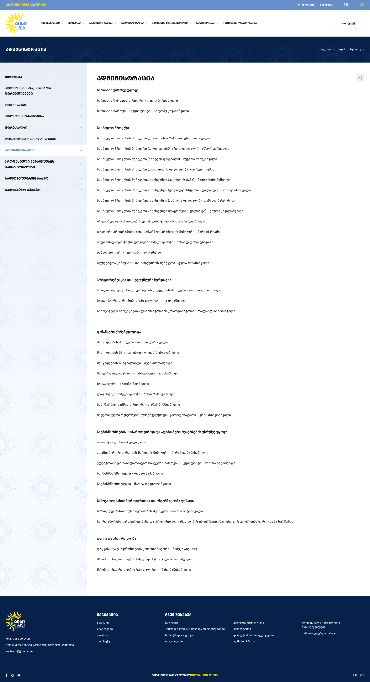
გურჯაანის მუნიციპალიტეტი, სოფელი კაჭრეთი (40, 645)
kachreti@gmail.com (19, 651)
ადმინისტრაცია (19, 150)
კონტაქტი (349, 23)
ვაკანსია (326, 4)
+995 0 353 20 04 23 (18, 638)
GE (362, 5)
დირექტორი (16, 127)
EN (346, 5)
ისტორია (13, 77)
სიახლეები (306, 4)
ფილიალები (16, 105)
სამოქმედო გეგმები (23, 190)
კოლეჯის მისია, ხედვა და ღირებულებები (28, 91)
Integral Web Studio (204, 675)
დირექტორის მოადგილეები (30, 139)
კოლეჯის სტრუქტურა (24, 116)
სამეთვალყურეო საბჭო (26, 178)
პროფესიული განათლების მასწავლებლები (29, 164)
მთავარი (324, 49)
